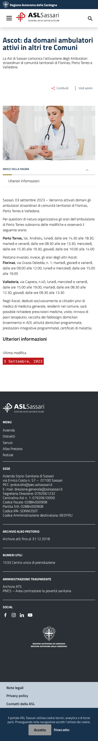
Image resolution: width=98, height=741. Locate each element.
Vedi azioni (85, 88)
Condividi (62, 88)
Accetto (40, 730)
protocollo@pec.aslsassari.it (31, 484)
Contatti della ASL (20, 704)
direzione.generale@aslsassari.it (38, 489)
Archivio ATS (12, 586)
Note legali (14, 687)
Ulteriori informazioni (23, 181)
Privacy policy (17, 695)
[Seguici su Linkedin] (22, 614)
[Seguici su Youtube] (30, 614)
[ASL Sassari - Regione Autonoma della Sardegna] (26, 407)
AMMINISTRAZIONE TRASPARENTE (27, 579)
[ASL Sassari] (6, 5)
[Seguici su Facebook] (5, 614)
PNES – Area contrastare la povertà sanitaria (37, 590)
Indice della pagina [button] (16, 169)
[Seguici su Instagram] (13, 614)
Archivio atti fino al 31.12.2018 (26, 539)
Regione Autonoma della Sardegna (33, 5)
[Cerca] (90, 19)
